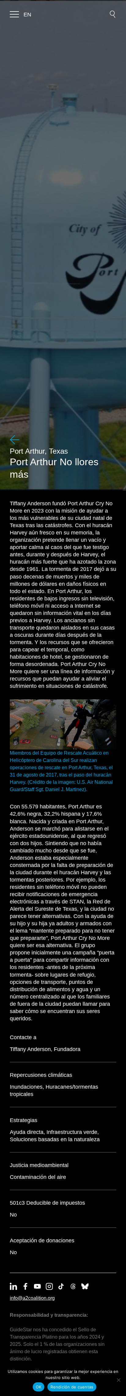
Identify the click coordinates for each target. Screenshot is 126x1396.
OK (39, 1386)
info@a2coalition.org (32, 1298)
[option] (27, 14)
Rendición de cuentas (71, 1386)
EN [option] (27, 15)
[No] (118, 1380)
